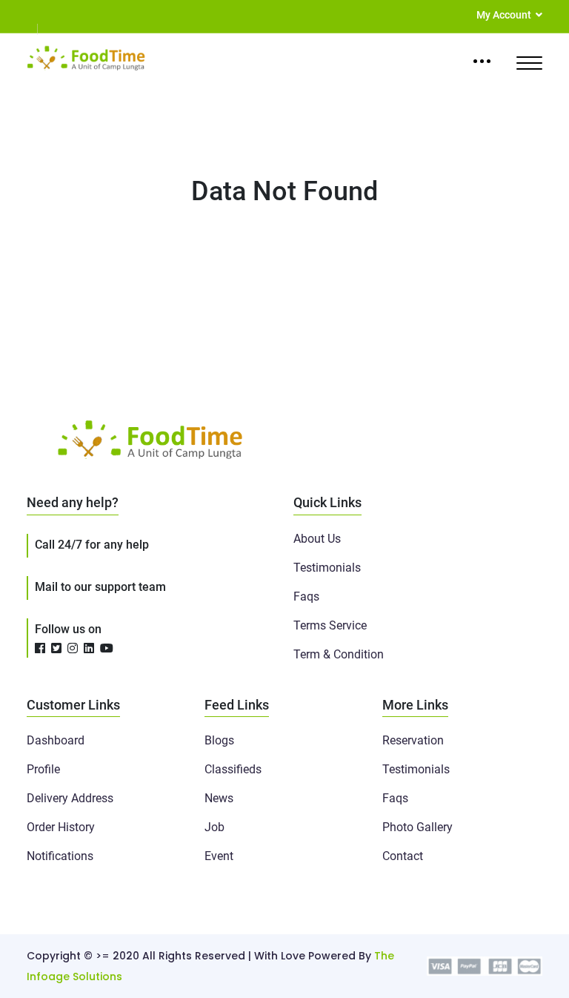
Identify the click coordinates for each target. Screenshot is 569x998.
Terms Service (330, 625)
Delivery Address (70, 798)
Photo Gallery (417, 827)
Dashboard (55, 740)
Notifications (60, 856)
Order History (61, 827)
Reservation (413, 740)
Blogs (219, 740)
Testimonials (327, 568)
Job (214, 827)
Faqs (306, 596)
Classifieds (233, 769)
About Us (317, 539)
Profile (43, 769)
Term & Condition (338, 654)
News (218, 798)
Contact (402, 856)
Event (218, 856)
